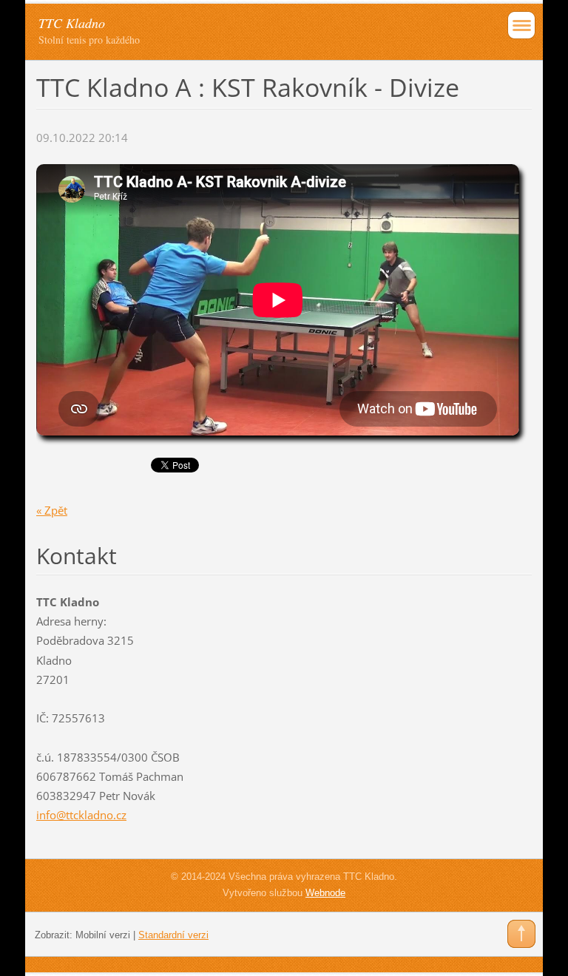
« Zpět (51, 510)
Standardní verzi (173, 935)
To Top (521, 934)
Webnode (325, 892)
